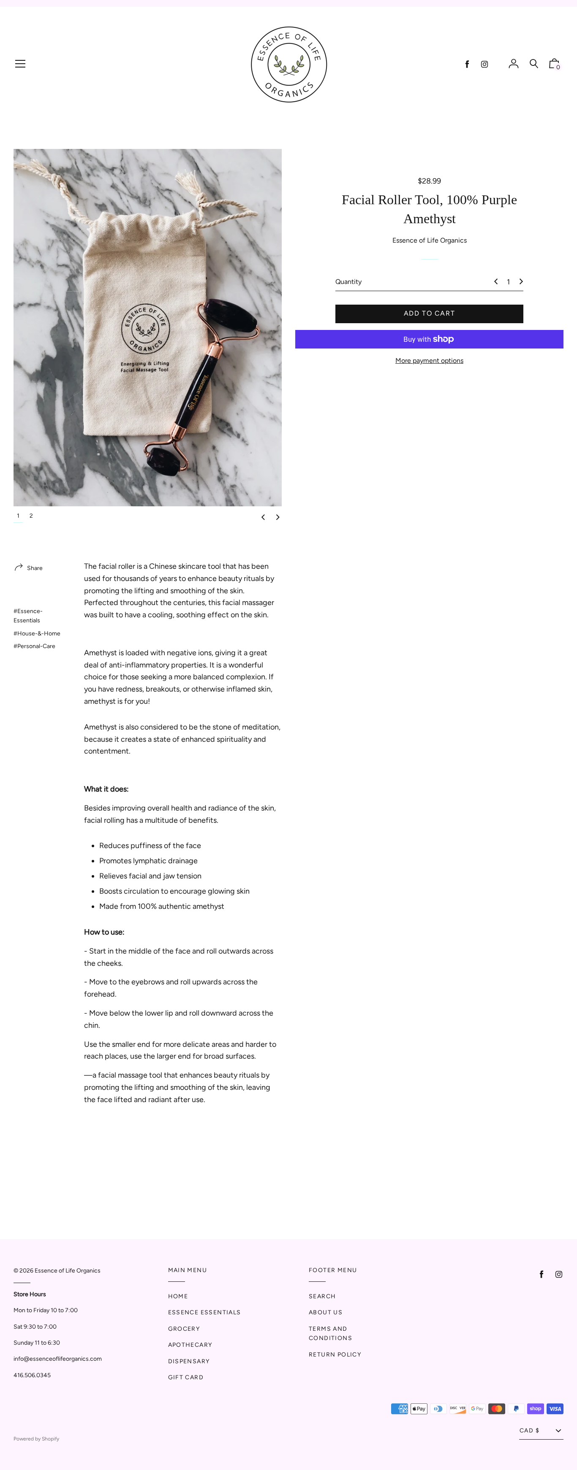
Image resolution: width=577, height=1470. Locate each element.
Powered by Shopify (36, 1439)
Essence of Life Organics (68, 1270)
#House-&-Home (37, 633)
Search (322, 1296)
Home (178, 1296)
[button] (263, 518)
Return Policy (335, 1354)
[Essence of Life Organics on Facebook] (467, 64)
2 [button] (31, 515)
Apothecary (190, 1344)
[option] (148, 327)
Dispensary (189, 1361)
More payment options (429, 361)
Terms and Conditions (330, 1333)
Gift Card (186, 1377)
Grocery (184, 1328)
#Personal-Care (34, 646)
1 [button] (18, 515)
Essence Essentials (204, 1312)
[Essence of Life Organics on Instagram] (484, 64)
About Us (326, 1312)
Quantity (348, 282)
